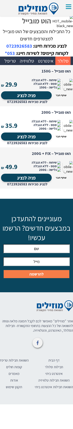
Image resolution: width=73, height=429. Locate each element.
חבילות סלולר (54, 367)
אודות (14, 380)
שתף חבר (61, 95)
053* (10, 53)
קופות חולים (14, 367)
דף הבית (54, 360)
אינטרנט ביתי (54, 373)
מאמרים (14, 373)
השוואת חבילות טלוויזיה (54, 380)
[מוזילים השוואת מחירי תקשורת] (36, 306)
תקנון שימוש (14, 387)
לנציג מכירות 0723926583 (27, 101)
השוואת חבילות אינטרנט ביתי (54, 387)
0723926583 (19, 46)
